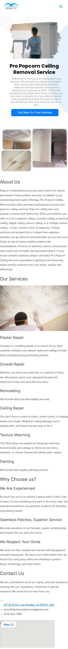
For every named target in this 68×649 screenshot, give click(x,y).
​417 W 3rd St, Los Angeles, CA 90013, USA (29, 604)
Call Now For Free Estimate (35, 112)
